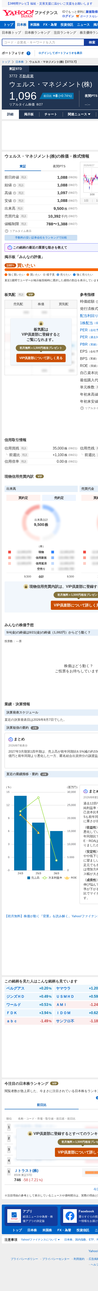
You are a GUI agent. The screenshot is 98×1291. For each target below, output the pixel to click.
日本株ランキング (37, 32)
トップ (8, 24)
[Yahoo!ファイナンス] (31, 11)
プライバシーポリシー (24, 1259)
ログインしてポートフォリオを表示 (60, 53)
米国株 (35, 24)
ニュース (83, 24)
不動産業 (26, 76)
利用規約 (79, 1259)
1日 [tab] (86, 200)
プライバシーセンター (56, 1259)
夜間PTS (59, 166)
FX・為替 (50, 24)
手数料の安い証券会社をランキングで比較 (41, 237)
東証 (23, 166)
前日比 (41, 1105)
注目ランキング (65, 32)
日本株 (21, 24)
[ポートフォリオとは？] (28, 53)
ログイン (68, 16)
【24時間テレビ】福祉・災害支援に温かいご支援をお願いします (49, 3)
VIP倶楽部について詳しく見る (41, 358)
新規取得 (92, 11)
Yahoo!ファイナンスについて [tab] (39, 1239)
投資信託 (67, 24)
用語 (23, 177)
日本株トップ (11, 32)
